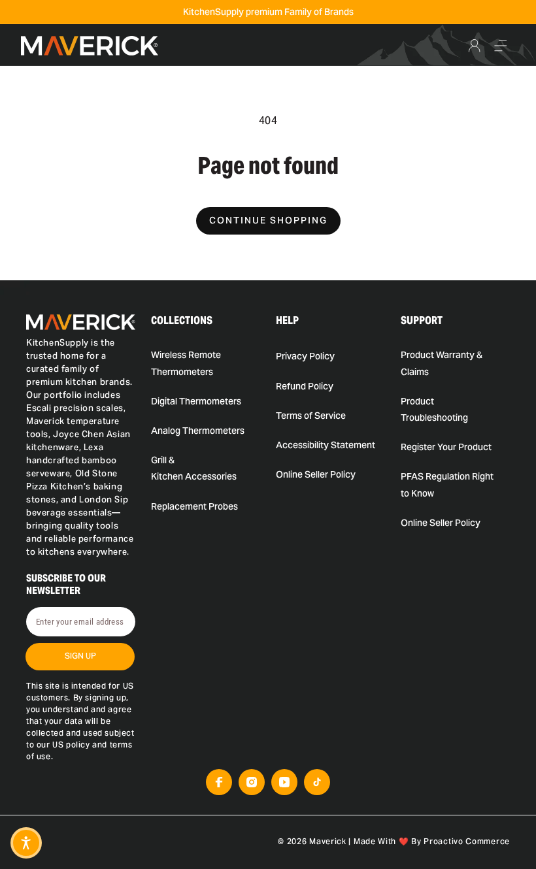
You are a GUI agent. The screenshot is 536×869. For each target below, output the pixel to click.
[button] (500, 45)
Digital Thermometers (196, 401)
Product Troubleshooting (434, 409)
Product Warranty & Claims (441, 363)
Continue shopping (268, 220)
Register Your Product (446, 447)
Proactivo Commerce (467, 841)
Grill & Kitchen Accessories (194, 468)
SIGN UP (80, 656)
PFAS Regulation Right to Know (447, 484)
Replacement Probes (194, 506)
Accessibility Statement (325, 445)
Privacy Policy (305, 356)
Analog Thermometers (197, 430)
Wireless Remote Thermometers (186, 363)
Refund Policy (304, 386)
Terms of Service (311, 415)
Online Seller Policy (316, 474)
